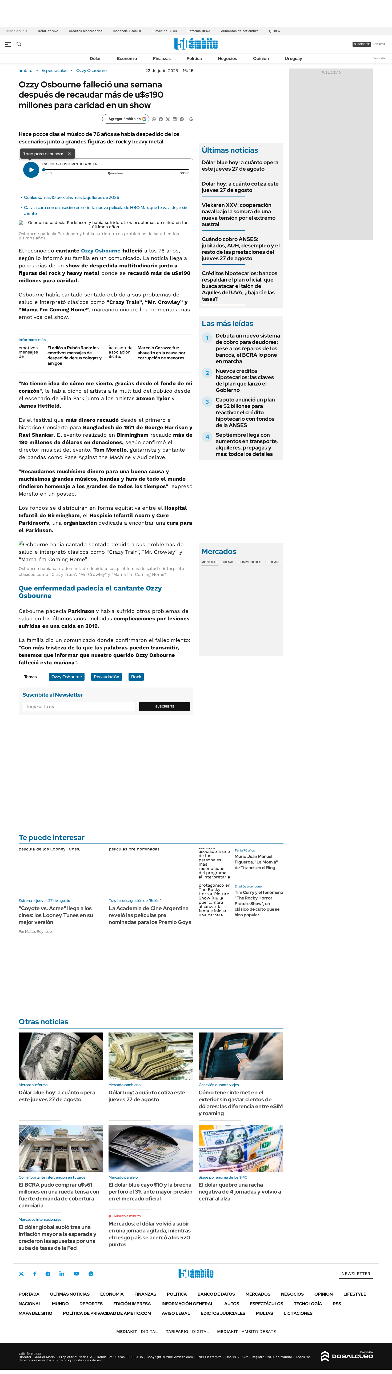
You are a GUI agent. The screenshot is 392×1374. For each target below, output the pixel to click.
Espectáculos (54, 71)
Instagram (47, 1273)
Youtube (76, 1274)
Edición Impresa (132, 1304)
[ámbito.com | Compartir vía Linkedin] (175, 118)
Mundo (60, 1304)
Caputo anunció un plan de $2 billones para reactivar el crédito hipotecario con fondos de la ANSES (245, 412)
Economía (127, 58)
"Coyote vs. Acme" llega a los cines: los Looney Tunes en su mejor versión (56, 915)
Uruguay (293, 58)
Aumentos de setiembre (239, 31)
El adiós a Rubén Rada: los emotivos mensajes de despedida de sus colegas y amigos (74, 355)
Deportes (91, 1304)
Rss (337, 1304)
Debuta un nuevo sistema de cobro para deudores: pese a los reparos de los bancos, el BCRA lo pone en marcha (248, 348)
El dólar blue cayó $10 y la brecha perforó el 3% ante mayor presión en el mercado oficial (151, 1191)
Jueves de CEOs (164, 31)
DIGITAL (137, 1331)
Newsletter (380, 58)
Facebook (34, 1273)
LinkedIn (61, 1273)
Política (194, 58)
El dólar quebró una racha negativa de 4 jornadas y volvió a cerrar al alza (240, 1191)
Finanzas (162, 58)
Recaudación (106, 677)
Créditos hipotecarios (85, 31)
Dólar (95, 58)
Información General (188, 1304)
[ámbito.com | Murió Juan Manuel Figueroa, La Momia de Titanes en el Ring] (215, 864)
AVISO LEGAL (176, 1313)
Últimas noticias (70, 1294)
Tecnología (308, 1304)
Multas (264, 1313)
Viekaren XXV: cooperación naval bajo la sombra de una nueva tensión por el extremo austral (238, 215)
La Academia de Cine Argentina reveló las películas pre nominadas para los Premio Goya (150, 915)
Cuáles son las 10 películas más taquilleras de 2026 (71, 197)
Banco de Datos (216, 1294)
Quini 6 (274, 31)
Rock (136, 677)
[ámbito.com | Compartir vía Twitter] (168, 118)
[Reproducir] (31, 170)
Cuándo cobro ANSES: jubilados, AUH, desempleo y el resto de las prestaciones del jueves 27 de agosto (241, 249)
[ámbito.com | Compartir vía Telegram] (181, 118)
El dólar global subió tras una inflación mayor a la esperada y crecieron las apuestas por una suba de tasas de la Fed (58, 1237)
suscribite (362, 44)
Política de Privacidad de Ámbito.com (107, 1313)
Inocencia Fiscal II (127, 31)
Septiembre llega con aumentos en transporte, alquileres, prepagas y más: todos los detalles (247, 444)
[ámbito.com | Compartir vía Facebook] (161, 118)
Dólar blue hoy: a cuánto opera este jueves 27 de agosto (240, 165)
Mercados (258, 1294)
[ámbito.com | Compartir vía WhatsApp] (154, 118)
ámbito (26, 71)
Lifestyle (354, 1294)
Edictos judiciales (223, 1313)
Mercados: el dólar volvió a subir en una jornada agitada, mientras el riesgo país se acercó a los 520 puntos (150, 1234)
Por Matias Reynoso (35, 931)
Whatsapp (91, 1273)
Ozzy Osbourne (91, 71)
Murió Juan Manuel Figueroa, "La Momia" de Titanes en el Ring (256, 862)
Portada (29, 1294)
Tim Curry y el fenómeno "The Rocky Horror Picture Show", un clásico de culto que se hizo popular (259, 903)
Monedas (209, 562)
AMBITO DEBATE (246, 1331)
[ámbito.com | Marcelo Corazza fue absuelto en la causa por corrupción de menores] (121, 352)
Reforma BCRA (198, 31)
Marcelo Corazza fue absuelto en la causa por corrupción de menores (162, 353)
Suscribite (164, 706)
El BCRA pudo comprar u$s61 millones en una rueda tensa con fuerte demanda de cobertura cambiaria (59, 1195)
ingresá (379, 44)
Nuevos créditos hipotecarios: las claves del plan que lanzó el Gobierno (245, 380)
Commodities (249, 562)
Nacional (30, 1304)
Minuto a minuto (127, 1216)
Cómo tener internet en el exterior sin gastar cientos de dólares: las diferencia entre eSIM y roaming (241, 1103)
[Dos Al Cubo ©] (347, 1356)
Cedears (273, 562)
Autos (231, 1304)
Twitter (21, 1274)
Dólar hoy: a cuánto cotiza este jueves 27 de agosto (240, 187)
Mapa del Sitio (35, 1313)
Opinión (261, 58)
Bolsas (228, 562)
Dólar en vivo (48, 31)
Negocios (227, 58)
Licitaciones (298, 1313)
